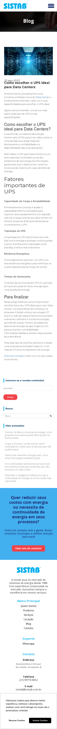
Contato (28, 628)
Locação (28, 619)
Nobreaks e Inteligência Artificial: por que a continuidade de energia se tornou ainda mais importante (28, 478)
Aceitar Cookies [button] (40, 720)
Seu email (8, 388)
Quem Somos (29, 606)
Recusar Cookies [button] (17, 720)
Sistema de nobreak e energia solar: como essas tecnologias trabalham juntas (26, 457)
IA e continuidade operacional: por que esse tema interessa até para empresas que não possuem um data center (27, 466)
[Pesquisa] (51, 416)
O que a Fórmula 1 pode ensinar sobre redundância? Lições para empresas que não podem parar (28, 446)
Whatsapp (28, 643)
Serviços (28, 614)
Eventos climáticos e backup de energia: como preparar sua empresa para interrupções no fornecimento (28, 435)
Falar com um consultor (28, 548)
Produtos (28, 610)
